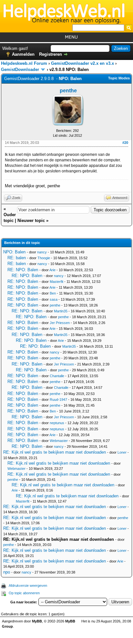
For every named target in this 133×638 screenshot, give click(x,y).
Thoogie (43, 258)
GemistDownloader (20, 69)
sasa (53, 299)
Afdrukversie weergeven (28, 585)
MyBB (37, 621)
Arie (52, 270)
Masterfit (56, 282)
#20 (125, 143)
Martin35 (60, 311)
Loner (122, 452)
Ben (53, 293)
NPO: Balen (14, 251)
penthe (68, 90)
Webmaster (59, 441)
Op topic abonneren (24, 593)
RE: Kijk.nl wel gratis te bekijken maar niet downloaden (54, 452)
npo (6, 572)
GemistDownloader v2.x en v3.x (82, 63)
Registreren (50, 54)
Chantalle (57, 376)
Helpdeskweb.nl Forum (24, 63)
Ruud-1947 (58, 399)
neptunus (57, 423)
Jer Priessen (60, 323)
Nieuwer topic (31, 220)
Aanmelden (23, 54)
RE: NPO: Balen (22, 269)
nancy (42, 252)
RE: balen (16, 257)
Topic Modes (119, 78)
